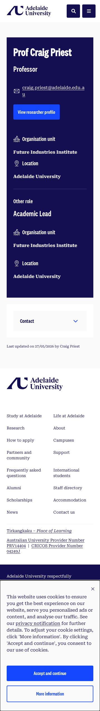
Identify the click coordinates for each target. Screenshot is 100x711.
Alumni (14, 488)
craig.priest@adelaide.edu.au (53, 91)
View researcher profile (39, 112)
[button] (50, 321)
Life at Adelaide (68, 416)
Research (15, 428)
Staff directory (67, 488)
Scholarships (19, 500)
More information (50, 694)
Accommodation (69, 500)
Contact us (64, 512)
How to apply (20, 440)
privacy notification (38, 623)
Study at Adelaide (24, 416)
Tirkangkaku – (39, 531)
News (12, 512)
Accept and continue (50, 673)
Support (61, 452)
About (59, 428)
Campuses (63, 440)
